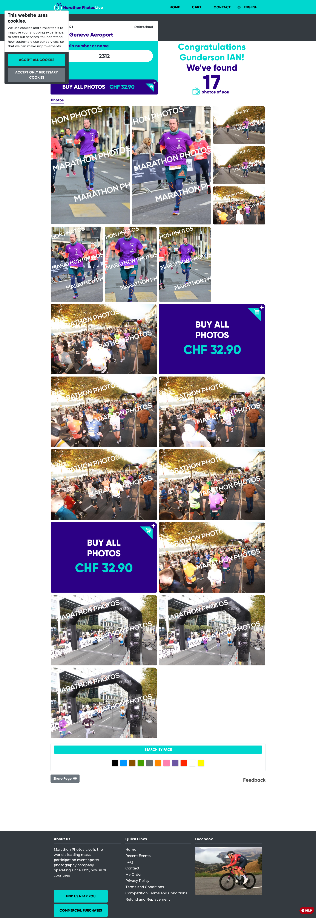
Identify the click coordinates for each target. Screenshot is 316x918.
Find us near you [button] (80, 896)
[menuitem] (170, 7)
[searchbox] (104, 56)
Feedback (254, 780)
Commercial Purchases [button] (81, 910)
